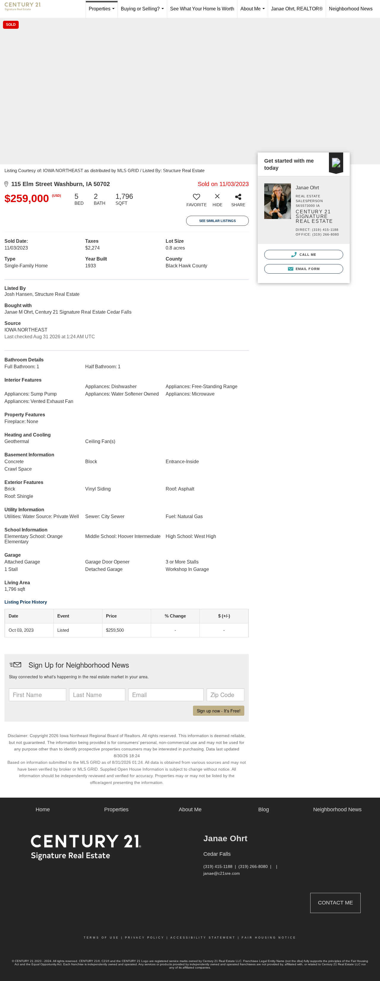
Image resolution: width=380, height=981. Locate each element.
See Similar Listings (217, 221)
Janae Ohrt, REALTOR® (297, 8)
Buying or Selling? (143, 12)
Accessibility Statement (203, 937)
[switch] (196, 202)
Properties (103, 12)
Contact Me (335, 903)
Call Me (307, 254)
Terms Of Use (101, 937)
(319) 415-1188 (217, 866)
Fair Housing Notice (269, 937)
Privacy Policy (144, 937)
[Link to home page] (25, 9)
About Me (253, 12)
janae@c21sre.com (221, 873)
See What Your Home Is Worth (202, 8)
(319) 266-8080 (253, 866)
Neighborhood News (351, 8)
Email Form (307, 269)
